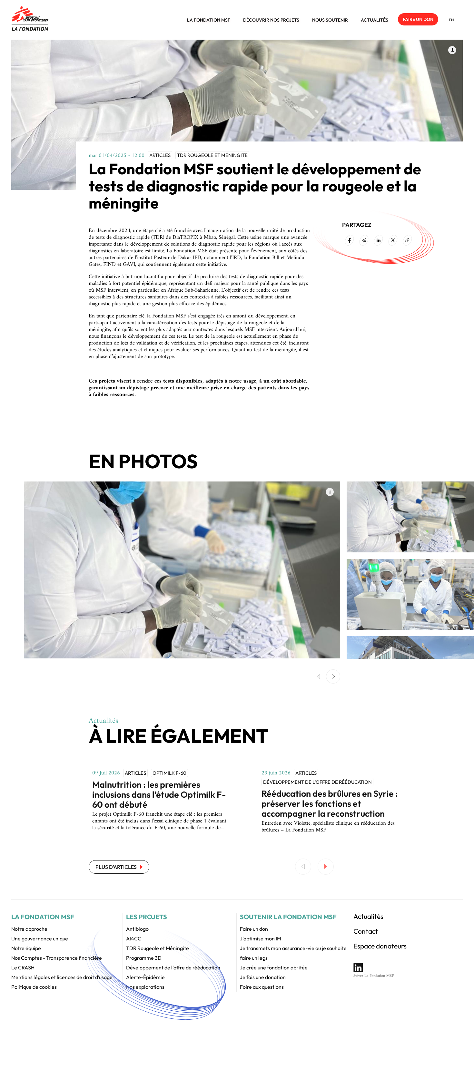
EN (451, 19)
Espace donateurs (380, 946)
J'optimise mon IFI (260, 938)
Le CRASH (23, 967)
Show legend (452, 50)
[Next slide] (326, 867)
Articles (160, 155)
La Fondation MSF (208, 20)
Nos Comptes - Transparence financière (56, 958)
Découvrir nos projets (271, 20)
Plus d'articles (116, 867)
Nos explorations (145, 987)
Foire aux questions (262, 987)
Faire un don (418, 19)
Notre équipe (26, 948)
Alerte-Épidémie (145, 977)
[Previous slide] (303, 867)
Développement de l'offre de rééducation (317, 782)
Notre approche (29, 929)
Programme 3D (144, 958)
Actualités (374, 20)
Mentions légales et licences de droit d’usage (62, 977)
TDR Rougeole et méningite (212, 155)
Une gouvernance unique (39, 938)
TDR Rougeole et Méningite (157, 948)
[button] (333, 676)
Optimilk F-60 (169, 773)
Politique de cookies (34, 987)
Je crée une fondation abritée (274, 967)
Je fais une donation (263, 977)
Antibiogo (137, 929)
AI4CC (133, 938)
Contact (365, 931)
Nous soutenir (330, 20)
